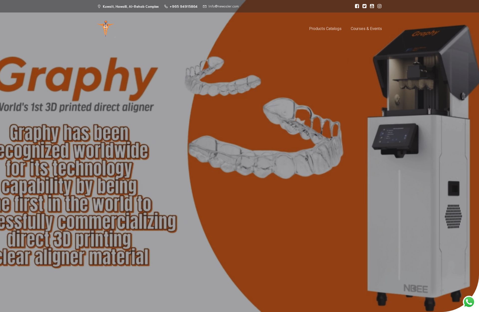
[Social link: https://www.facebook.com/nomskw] (355, 6)
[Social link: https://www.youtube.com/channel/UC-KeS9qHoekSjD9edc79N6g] (370, 6)
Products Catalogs (325, 28)
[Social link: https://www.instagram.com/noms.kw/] (378, 6)
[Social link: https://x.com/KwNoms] (363, 6)
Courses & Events (366, 28)
